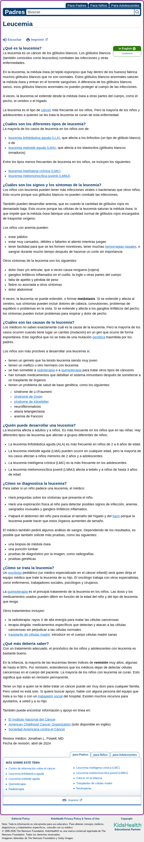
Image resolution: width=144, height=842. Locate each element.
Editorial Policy (21, 818)
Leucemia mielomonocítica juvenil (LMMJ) (102, 772)
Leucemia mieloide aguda (24, 778)
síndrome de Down (28, 396)
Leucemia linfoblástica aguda (26, 773)
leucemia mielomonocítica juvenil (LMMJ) (39, 176)
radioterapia (46, 370)
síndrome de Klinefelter (31, 402)
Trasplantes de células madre (94, 783)
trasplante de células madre (29, 634)
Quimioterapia (17, 784)
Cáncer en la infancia (89, 778)
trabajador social (50, 696)
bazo (116, 516)
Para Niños (98, 6)
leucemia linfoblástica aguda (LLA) (34, 138)
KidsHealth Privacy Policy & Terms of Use (75, 818)
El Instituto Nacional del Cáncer (32, 719)
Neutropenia (83, 788)
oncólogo (15, 573)
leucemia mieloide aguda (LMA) (32, 148)
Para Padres (77, 6)
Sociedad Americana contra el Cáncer (36, 729)
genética (98, 337)
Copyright (126, 818)
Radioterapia (16, 789)
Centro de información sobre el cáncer (32, 768)
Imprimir (37, 39)
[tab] (124, 754)
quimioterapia (71, 370)
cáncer (46, 110)
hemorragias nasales (120, 246)
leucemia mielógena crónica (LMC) (34, 171)
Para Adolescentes (125, 6)
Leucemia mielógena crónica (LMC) (98, 767)
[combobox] (80, 12)
